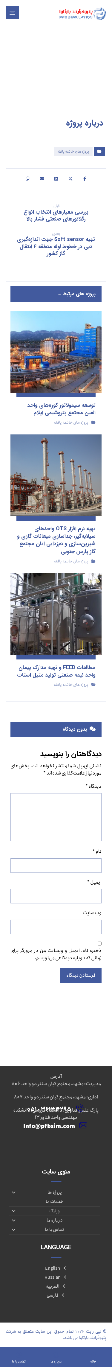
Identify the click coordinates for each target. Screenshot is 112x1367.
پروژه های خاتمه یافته (73, 151)
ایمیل (94, 882)
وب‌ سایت (92, 913)
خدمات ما (55, 1201)
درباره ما (55, 1220)
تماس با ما (54, 1229)
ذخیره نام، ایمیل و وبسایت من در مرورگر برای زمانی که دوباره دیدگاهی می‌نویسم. (56, 954)
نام (97, 851)
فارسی (53, 1295)
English (52, 1268)
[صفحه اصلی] (104, 84)
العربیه (52, 1286)
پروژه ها (54, 1192)
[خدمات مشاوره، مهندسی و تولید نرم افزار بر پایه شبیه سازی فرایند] (82, 14)
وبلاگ (54, 1211)
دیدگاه (93, 786)
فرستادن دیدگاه (81, 975)
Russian (53, 1277)
